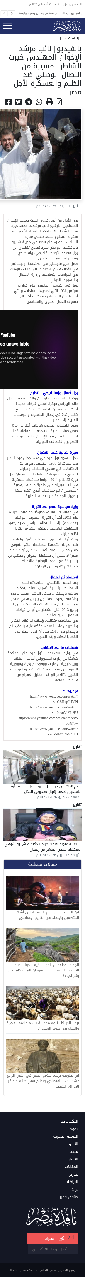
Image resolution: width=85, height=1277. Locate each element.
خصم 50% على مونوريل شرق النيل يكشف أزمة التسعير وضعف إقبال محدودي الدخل (45, 789)
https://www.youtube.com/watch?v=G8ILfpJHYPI (54, 699)
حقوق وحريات (67, 1197)
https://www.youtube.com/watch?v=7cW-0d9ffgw (48, 720)
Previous (4, 13)
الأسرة (73, 1144)
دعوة (74, 1129)
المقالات (71, 1167)
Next (11, 13)
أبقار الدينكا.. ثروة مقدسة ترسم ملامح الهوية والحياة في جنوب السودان (43, 1025)
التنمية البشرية (65, 1136)
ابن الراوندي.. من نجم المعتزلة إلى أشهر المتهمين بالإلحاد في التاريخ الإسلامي (47, 915)
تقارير (73, 1174)
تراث (59, 38)
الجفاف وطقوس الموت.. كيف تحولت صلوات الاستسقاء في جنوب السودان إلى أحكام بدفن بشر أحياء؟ (43, 970)
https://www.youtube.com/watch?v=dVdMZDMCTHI (54, 731)
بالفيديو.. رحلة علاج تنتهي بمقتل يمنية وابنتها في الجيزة (46, 13)
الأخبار (73, 1159)
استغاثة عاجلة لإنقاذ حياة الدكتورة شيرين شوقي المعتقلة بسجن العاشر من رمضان (43, 846)
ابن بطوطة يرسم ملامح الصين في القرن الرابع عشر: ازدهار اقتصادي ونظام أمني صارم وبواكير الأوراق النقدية (43, 1081)
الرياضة (72, 1182)
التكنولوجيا (69, 1121)
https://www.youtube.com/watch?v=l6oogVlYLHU (54, 710)
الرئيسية (75, 38)
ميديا (74, 1152)
